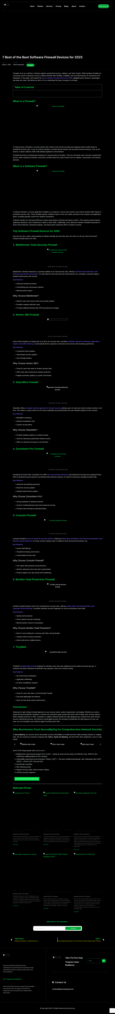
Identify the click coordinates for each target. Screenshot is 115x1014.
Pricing (58, 6)
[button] (99, 87)
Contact (82, 6)
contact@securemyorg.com (62, 989)
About (74, 6)
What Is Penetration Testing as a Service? (27, 891)
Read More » (15, 844)
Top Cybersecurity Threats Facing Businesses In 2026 (24, 830)
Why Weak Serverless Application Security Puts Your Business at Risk (86, 830)
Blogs (66, 6)
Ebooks (40, 6)
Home (32, 6)
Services (49, 6)
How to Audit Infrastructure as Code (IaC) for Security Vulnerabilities (87, 893)
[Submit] (104, 960)
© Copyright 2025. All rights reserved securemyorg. (57, 1008)
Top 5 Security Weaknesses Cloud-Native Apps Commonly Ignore (57, 830)
